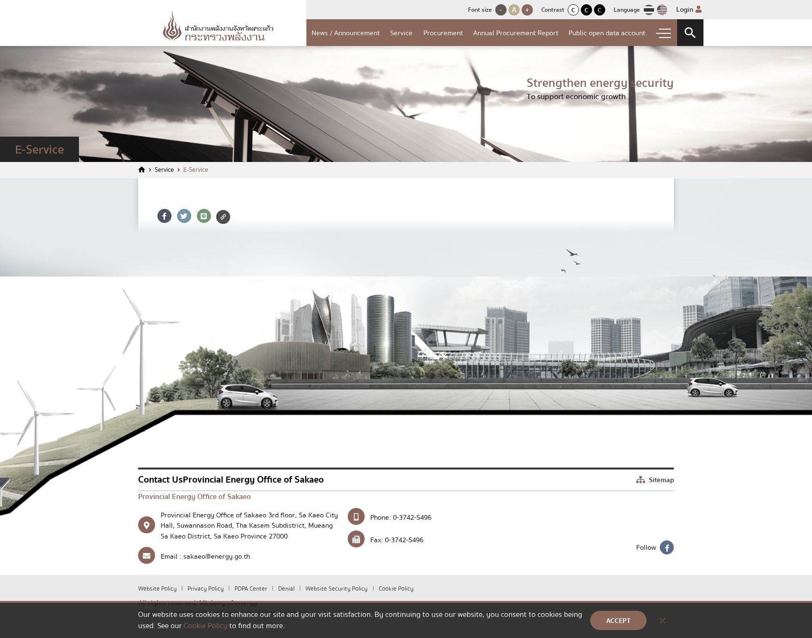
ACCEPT (618, 620)
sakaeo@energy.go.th (216, 556)
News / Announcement (346, 32)
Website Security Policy (336, 588)
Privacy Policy (206, 588)
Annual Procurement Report (515, 32)
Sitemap (660, 479)
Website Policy (158, 588)
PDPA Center (251, 588)
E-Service (195, 170)
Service (401, 32)
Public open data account (607, 32)
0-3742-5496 (412, 517)
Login (685, 9)
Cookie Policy (396, 588)
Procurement (443, 32)
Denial (287, 588)
